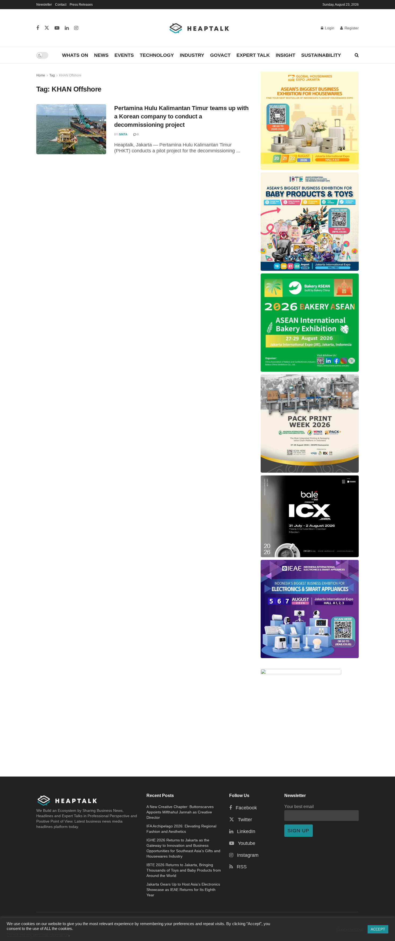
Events (124, 55)
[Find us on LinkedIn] (67, 28)
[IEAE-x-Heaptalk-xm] (310, 609)
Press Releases (81, 4)
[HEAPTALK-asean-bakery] (310, 322)
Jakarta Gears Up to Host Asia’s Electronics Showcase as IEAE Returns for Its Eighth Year (183, 889)
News (101, 55)
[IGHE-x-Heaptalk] (310, 121)
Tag (52, 75)
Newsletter (44, 4)
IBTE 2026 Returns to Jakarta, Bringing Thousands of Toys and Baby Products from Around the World (183, 870)
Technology (157, 55)
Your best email (299, 806)
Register (351, 28)
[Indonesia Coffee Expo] (310, 516)
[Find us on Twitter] (46, 28)
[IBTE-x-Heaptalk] (310, 222)
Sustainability (321, 55)
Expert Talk (253, 55)
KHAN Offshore (70, 75)
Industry (192, 55)
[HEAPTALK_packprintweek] (310, 423)
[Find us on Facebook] (37, 28)
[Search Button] (357, 55)
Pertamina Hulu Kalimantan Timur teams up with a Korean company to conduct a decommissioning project (181, 116)
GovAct (220, 55)
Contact (60, 4)
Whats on (75, 55)
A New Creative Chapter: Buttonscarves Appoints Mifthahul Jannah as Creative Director (180, 812)
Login (329, 28)
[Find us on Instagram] (76, 28)
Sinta (123, 134)
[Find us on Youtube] (57, 28)
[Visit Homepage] (199, 28)
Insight (285, 55)
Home (40, 75)
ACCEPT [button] (378, 929)
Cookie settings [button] (350, 929)
